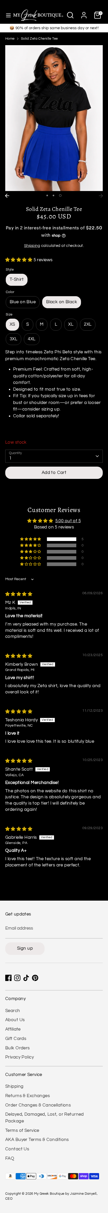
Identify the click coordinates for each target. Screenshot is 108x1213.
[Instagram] (17, 978)
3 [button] (60, 195)
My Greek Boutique (49, 1194)
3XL (13, 339)
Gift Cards (15, 1038)
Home (10, 38)
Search (12, 1010)
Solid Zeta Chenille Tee (39, 38)
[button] (19, 260)
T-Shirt (17, 279)
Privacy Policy (19, 1057)
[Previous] (7, 195)
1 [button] (47, 195)
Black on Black (61, 302)
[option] (54, 118)
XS (12, 324)
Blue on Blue (23, 302)
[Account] (84, 13)
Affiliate (13, 1029)
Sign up (25, 948)
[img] (18, 594)
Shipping (32, 246)
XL (70, 324)
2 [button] (53, 195)
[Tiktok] (26, 978)
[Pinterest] (35, 978)
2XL (87, 324)
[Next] (101, 195)
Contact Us (17, 1149)
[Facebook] (8, 978)
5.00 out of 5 (68, 521)
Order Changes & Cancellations (38, 1105)
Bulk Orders (17, 1048)
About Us (15, 1020)
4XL (31, 339)
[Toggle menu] (6, 15)
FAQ (9, 1158)
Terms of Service (22, 1130)
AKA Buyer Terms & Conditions (37, 1139)
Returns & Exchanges (27, 1095)
